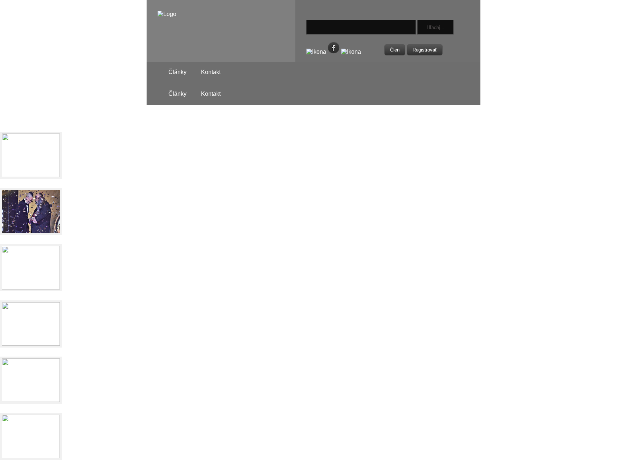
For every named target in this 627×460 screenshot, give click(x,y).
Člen (394, 50)
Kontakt (211, 72)
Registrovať (425, 50)
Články (177, 72)
